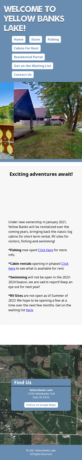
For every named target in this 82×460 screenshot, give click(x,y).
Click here (45, 250)
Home (18, 39)
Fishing (53, 39)
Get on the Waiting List (32, 66)
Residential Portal (28, 57)
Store (35, 39)
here (29, 310)
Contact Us (23, 74)
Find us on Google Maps (41, 405)
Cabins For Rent (26, 48)
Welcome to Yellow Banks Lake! (34, 18)
